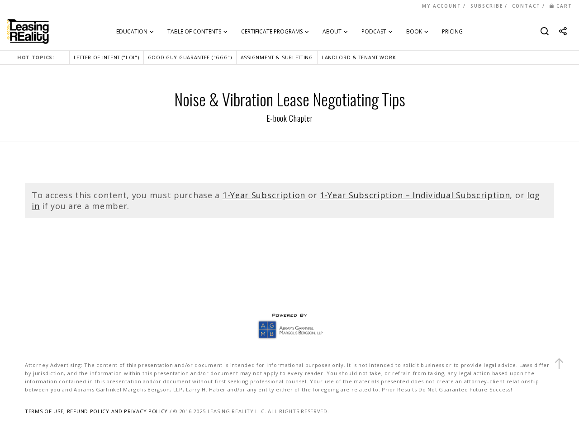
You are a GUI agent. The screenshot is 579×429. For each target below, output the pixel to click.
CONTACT (526, 6)
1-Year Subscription (264, 195)
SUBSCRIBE (486, 6)
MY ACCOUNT (441, 6)
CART (564, 6)
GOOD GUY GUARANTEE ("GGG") (190, 57)
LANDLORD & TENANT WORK (359, 57)
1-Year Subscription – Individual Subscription (415, 195)
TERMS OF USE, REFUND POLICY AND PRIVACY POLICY (96, 411)
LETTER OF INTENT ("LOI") (106, 57)
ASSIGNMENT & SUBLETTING (277, 57)
